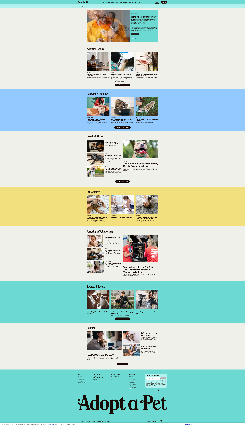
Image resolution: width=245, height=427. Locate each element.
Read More (135, 34)
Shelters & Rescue (137, 6)
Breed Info (114, 6)
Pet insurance (159, 6)
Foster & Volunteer (127, 6)
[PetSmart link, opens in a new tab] (155, 421)
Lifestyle (120, 6)
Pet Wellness (102, 6)
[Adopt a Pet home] (83, 2)
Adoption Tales (146, 6)
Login (157, 2)
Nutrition (108, 6)
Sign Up (164, 2)
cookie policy (51, 424)
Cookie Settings (107, 421)
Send (164, 378)
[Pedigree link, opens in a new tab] (161, 421)
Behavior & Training (93, 6)
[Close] (243, 424)
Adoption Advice (84, 6)
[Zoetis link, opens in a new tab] (165, 421)
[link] (119, 2)
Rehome (153, 6)
